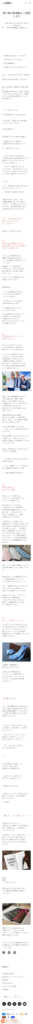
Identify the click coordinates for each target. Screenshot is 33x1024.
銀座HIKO (5, 967)
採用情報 (5, 989)
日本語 (5, 996)
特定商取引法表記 (8, 974)
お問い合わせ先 (7, 983)
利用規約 (5, 980)
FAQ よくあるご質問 (9, 986)
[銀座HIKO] (6, 3)
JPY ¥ (15, 996)
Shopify (13, 1009)
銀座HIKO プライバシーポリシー (13, 977)
